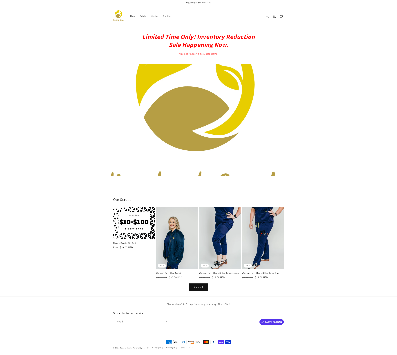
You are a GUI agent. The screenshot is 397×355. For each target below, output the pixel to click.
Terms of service (186, 348)
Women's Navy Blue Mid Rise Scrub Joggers (219, 273)
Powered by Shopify (141, 348)
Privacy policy (157, 348)
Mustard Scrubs (126, 348)
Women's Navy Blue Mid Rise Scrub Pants (260, 273)
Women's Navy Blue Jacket (168, 273)
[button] (267, 16)
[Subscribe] (165, 321)
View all (198, 287)
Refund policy (171, 348)
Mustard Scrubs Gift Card (124, 243)
